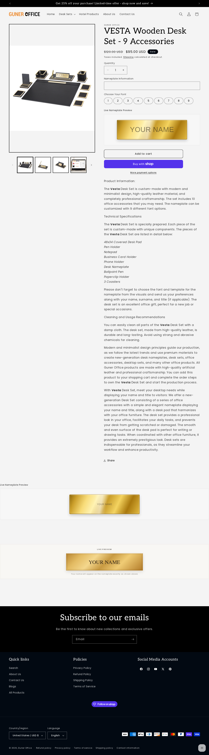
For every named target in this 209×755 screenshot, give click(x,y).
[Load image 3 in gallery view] (61, 165)
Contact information (128, 748)
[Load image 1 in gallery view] (25, 165)
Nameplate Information (119, 78)
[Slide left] (12, 165)
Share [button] (111, 460)
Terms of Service (84, 686)
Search (13, 668)
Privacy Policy (82, 668)
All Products (16, 692)
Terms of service (83, 748)
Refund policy (43, 748)
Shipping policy (104, 748)
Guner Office (25, 748)
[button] (67, 14)
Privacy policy (63, 748)
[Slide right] (91, 165)
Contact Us (16, 680)
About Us (15, 674)
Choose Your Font (115, 94)
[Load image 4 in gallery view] (79, 165)
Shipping (128, 56)
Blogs (12, 686)
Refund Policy (82, 674)
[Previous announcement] (10, 3)
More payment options (143, 172)
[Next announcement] (199, 3)
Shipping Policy (83, 680)
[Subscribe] (133, 639)
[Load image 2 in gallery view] (43, 165)
